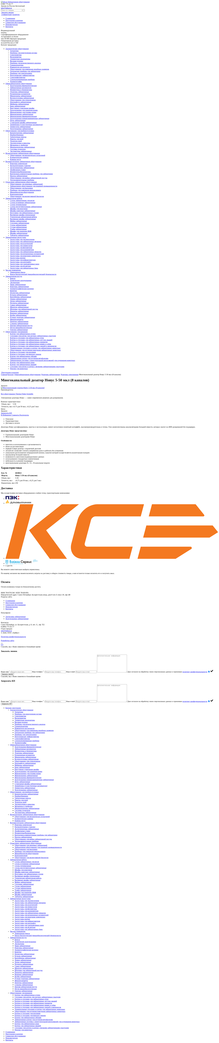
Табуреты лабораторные (19, 235)
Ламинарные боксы (17, 272)
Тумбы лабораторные (18, 229)
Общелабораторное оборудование (18, 84)
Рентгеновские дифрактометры (22, 75)
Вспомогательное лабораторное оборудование (23, 161)
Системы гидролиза (18, 149)
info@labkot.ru (6, 8)
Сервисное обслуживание (15, 22)
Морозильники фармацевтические (23, 116)
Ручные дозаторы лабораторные (22, 317)
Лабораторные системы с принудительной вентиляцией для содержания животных (42, 360)
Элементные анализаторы (20, 59)
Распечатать (24, 415)
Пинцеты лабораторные (19, 311)
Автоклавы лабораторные (15, 617)
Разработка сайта (7, 641)
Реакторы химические (18, 164)
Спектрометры (16, 55)
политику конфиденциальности (194, 672)
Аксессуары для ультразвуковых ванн (24, 264)
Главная (4, 375)
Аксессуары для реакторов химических (25, 256)
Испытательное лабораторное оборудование (22, 153)
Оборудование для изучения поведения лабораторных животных (35, 350)
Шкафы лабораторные (18, 233)
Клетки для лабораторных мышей (23, 364)
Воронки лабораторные (19, 313)
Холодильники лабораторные (21, 129)
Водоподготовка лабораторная (22, 98)
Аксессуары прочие (17, 258)
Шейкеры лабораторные (19, 104)
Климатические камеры (19, 157)
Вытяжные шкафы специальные (22, 215)
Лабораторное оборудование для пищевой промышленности (33, 186)
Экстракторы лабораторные (21, 151)
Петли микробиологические (21, 328)
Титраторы (14, 51)
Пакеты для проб (16, 139)
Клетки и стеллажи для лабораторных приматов (29, 342)
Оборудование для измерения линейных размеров (29, 69)
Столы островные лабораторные (22, 202)
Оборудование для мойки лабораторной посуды (28, 178)
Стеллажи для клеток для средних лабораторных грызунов (33, 336)
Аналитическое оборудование (17, 49)
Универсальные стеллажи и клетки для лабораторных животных (35, 348)
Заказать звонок (7, 12)
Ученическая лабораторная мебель (23, 217)
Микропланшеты (16, 319)
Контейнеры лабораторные (20, 297)
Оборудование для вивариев (16, 332)
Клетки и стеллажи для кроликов (23, 352)
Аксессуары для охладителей (21, 243)
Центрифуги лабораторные (20, 102)
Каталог (11, 375)
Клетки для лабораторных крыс (22, 362)
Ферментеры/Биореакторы (20, 172)
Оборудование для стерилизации (23, 100)
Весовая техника (16, 61)
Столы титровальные (18, 205)
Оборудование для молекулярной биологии (27, 196)
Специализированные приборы (22, 79)
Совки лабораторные (18, 305)
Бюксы (12, 278)
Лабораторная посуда (13, 276)
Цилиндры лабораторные (20, 293)
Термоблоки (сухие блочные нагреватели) (26, 125)
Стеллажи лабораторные (19, 223)
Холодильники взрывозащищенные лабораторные (29, 118)
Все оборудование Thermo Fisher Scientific (17, 394)
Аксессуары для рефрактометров (23, 260)
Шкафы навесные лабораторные (22, 211)
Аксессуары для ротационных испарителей (27, 254)
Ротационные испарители (20, 94)
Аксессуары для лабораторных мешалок (25, 252)
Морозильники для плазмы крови (23, 112)
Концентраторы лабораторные (22, 133)
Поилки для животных (19, 369)
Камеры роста (15, 159)
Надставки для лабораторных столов (24, 213)
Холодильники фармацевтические (23, 86)
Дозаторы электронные (69, 375)
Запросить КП (6, 413)
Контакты (9, 27)
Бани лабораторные (17, 106)
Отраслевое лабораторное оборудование (21, 182)
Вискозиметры (15, 57)
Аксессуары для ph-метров (20, 266)
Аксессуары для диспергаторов (22, 239)
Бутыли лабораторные (18, 295)
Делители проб (16, 141)
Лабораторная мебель (13, 198)
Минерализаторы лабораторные (22, 147)
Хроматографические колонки (22, 289)
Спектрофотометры (17, 77)
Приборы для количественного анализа (25, 63)
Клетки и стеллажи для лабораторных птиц (27, 338)
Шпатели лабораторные (19, 307)
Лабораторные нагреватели (20, 88)
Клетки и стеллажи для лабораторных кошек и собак (30, 344)
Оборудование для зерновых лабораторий (26, 184)
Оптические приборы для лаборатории (25, 71)
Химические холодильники (20, 280)
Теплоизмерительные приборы (22, 180)
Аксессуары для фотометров (21, 248)
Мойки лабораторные (18, 221)
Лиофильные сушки (18, 170)
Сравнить (16, 415)
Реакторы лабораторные (19, 287)
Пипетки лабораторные (19, 321)
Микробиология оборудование (22, 192)
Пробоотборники (16, 135)
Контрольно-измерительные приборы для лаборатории (31, 174)
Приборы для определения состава (23, 53)
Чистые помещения (13, 270)
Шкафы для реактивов (18, 209)
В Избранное (6, 415)
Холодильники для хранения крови (24, 110)
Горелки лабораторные (19, 330)
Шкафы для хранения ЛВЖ (20, 231)
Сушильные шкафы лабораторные (23, 122)
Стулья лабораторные (18, 227)
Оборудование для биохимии (21, 188)
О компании (10, 18)
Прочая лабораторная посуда (21, 326)
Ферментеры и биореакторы (21, 90)
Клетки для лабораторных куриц (23, 334)
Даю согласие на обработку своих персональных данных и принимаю (167, 672)
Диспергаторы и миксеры (20, 143)
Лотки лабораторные (18, 301)
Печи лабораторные (18, 120)
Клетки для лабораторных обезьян (23, 356)
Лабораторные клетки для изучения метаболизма (29, 358)
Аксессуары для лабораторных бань (24, 268)
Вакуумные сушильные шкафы (22, 108)
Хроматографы (16, 81)
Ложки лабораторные (18, 299)
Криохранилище (16, 194)
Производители (11, 25)
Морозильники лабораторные (21, 114)
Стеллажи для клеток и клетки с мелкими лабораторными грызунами (37, 367)
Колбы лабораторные (18, 315)
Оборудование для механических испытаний (27, 155)
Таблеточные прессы (18, 137)
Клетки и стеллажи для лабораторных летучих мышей (31, 340)
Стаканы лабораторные (19, 323)
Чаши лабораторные (18, 285)
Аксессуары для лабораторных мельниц (25, 241)
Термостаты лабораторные (20, 127)
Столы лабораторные (18, 225)
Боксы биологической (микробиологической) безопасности (33, 274)
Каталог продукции (13, 708)
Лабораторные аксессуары (15, 237)
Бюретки (13, 291)
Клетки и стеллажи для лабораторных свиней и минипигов (33, 346)
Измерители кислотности (20, 67)
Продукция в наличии (14, 20)
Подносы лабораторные (19, 303)
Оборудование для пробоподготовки (19, 131)
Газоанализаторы (16, 65)
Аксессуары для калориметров (22, 250)
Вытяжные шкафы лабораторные (23, 219)
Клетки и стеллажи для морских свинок (25, 354)
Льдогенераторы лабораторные (22, 168)
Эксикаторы (15, 282)
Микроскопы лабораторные (21, 96)
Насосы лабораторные (18, 176)
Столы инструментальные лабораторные (26, 207)
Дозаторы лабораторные (19, 92)
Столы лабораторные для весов (22, 200)
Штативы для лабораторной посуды (24, 309)
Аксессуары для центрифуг (20, 262)
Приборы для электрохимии (21, 73)
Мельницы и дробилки (19, 145)
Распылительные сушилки (20, 166)
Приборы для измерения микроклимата (25, 190)
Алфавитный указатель (10, 14)
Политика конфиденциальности (13, 637)
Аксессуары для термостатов (21, 246)
